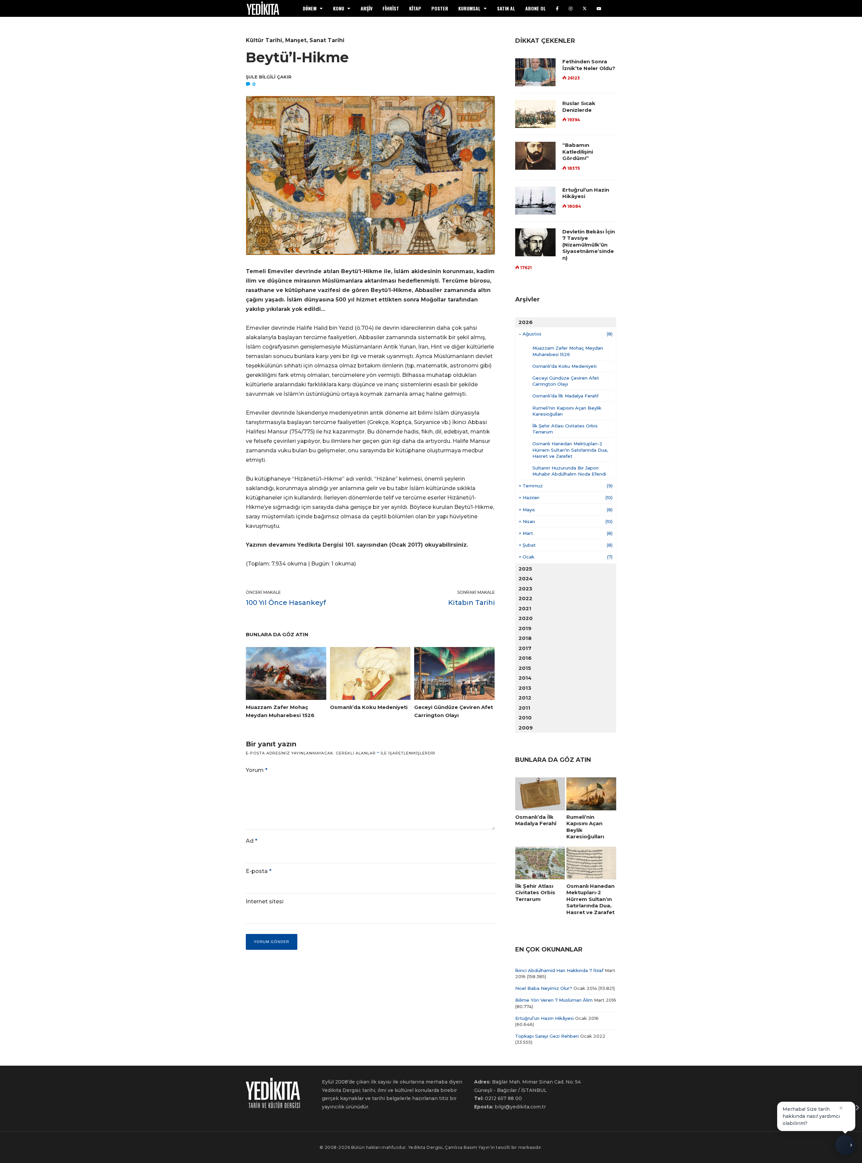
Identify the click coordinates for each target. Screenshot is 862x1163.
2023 (525, 588)
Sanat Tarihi (326, 40)
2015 (525, 668)
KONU (338, 8)
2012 (525, 697)
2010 (525, 717)
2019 (525, 628)
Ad (251, 841)
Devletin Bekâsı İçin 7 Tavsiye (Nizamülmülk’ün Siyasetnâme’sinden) (588, 244)
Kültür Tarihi (264, 40)
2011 (524, 708)
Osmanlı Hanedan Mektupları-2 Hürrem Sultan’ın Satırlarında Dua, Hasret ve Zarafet (570, 449)
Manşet (295, 40)
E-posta (258, 871)
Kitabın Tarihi (471, 603)
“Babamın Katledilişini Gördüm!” (577, 151)
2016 (525, 658)
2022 (525, 598)
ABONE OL (535, 8)
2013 (525, 688)
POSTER (439, 8)
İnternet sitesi (265, 901)
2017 (525, 648)
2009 (526, 727)
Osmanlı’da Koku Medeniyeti (564, 366)
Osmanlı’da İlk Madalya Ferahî (565, 395)
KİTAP (415, 8)
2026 (526, 322)
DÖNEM (310, 8)
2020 (526, 618)
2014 (525, 678)
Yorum (256, 770)
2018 (525, 638)
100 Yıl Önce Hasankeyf (286, 603)
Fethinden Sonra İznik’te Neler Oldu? (588, 64)
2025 (525, 569)
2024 (526, 578)
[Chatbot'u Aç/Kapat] (845, 1145)
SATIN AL (506, 8)
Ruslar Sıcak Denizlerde (578, 106)
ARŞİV (366, 8)
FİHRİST (391, 8)
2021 (525, 608)
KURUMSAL (469, 8)
